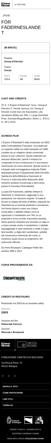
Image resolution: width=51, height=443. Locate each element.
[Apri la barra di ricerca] (44, 4)
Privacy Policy (18, 430)
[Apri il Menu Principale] (49, 4)
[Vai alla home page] (5, 4)
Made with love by (25, 438)
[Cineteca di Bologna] (27, 344)
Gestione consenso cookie (25, 434)
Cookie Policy (33, 430)
